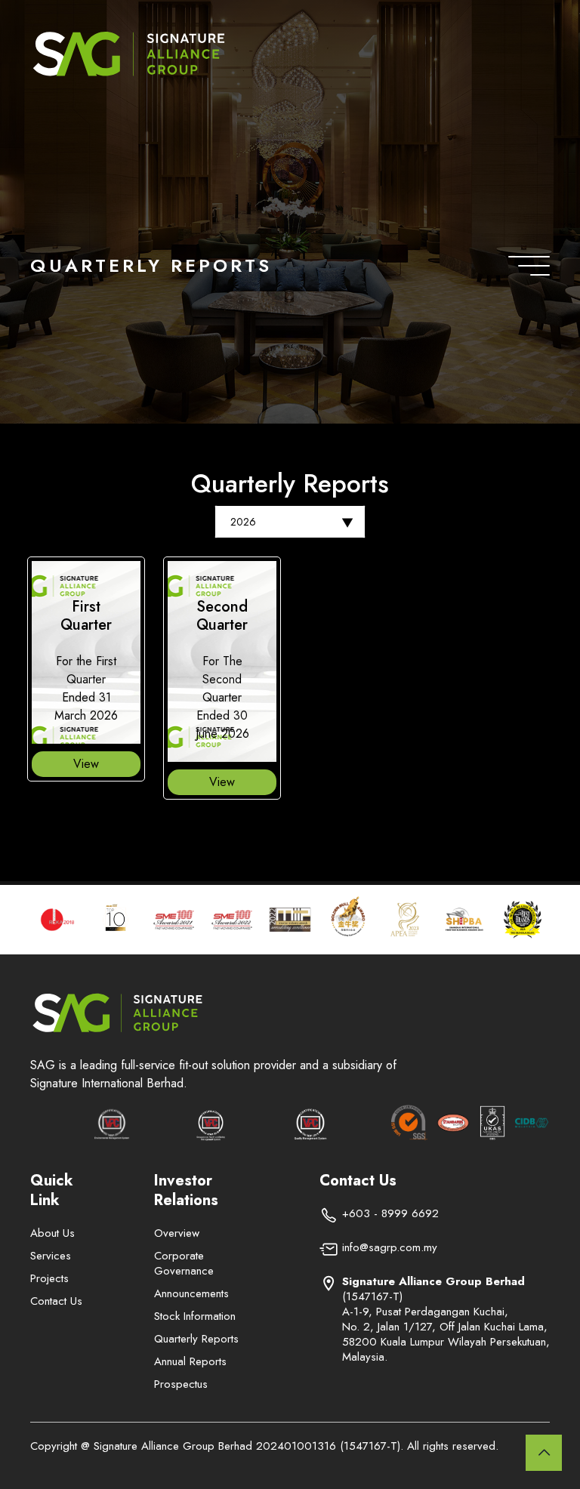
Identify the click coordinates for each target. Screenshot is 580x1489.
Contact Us (56, 1301)
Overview (176, 1233)
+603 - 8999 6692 (390, 1213)
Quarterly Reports (196, 1338)
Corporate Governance (184, 1263)
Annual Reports (190, 1361)
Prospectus (181, 1384)
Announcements (191, 1293)
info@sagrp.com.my (389, 1247)
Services (50, 1255)
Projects (49, 1278)
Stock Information (195, 1316)
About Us (52, 1233)
